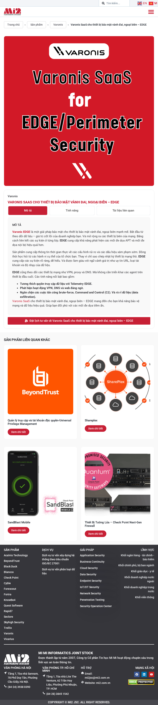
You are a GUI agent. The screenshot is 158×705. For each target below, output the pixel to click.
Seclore (8, 616)
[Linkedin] (144, 674)
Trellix (8, 627)
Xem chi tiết (18, 432)
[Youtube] (151, 674)
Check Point (11, 577)
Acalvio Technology (16, 555)
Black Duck (10, 566)
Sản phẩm (36, 24)
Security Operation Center (96, 606)
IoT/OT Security (89, 587)
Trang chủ (13, 24)
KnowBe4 (9, 599)
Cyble (7, 583)
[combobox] (114, 3)
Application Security (92, 555)
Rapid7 (8, 611)
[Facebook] (137, 674)
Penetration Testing (92, 599)
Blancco (9, 572)
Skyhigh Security (14, 622)
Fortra (7, 594)
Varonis (58, 24)
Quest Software (13, 605)
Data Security (88, 574)
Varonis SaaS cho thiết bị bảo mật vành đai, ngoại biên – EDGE (63, 202)
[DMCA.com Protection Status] (141, 684)
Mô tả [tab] (28, 210)
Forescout (10, 588)
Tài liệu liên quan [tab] (123, 210)
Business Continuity (92, 561)
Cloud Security (89, 568)
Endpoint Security (91, 580)
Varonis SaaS (21, 301)
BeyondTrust (12, 560)
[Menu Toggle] (151, 12)
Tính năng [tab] (72, 210)
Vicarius (9, 639)
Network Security (90, 593)
